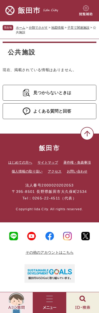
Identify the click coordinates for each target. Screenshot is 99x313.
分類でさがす (38, 28)
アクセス (55, 171)
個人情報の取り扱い (27, 171)
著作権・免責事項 (77, 162)
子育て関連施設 (78, 28)
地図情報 (57, 28)
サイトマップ (47, 162)
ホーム (20, 28)
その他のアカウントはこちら (50, 252)
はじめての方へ (20, 162)
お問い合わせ (77, 171)
